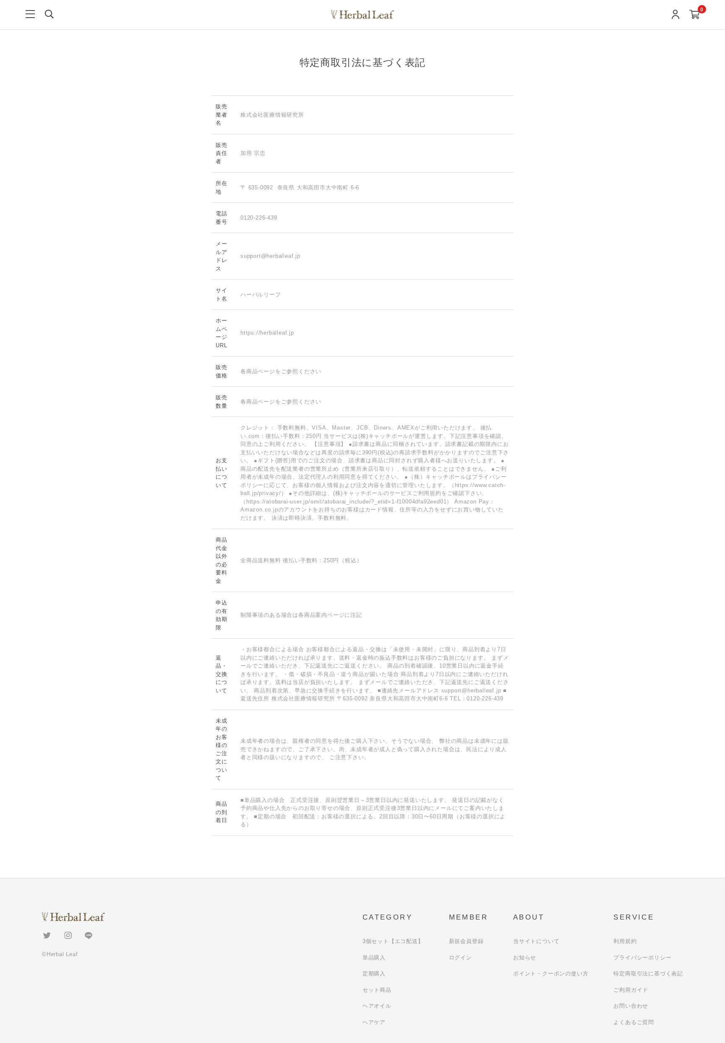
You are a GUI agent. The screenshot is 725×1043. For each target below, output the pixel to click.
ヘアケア (374, 1022)
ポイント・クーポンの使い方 (550, 973)
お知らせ (524, 957)
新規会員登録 (466, 941)
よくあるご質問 (633, 1022)
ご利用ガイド (630, 990)
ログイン (460, 957)
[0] (694, 15)
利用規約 (624, 941)
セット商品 (376, 990)
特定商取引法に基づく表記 (648, 973)
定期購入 (374, 973)
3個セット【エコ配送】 (393, 941)
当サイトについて (536, 941)
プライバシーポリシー (642, 957)
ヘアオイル (376, 1006)
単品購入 (374, 957)
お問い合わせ (630, 1006)
